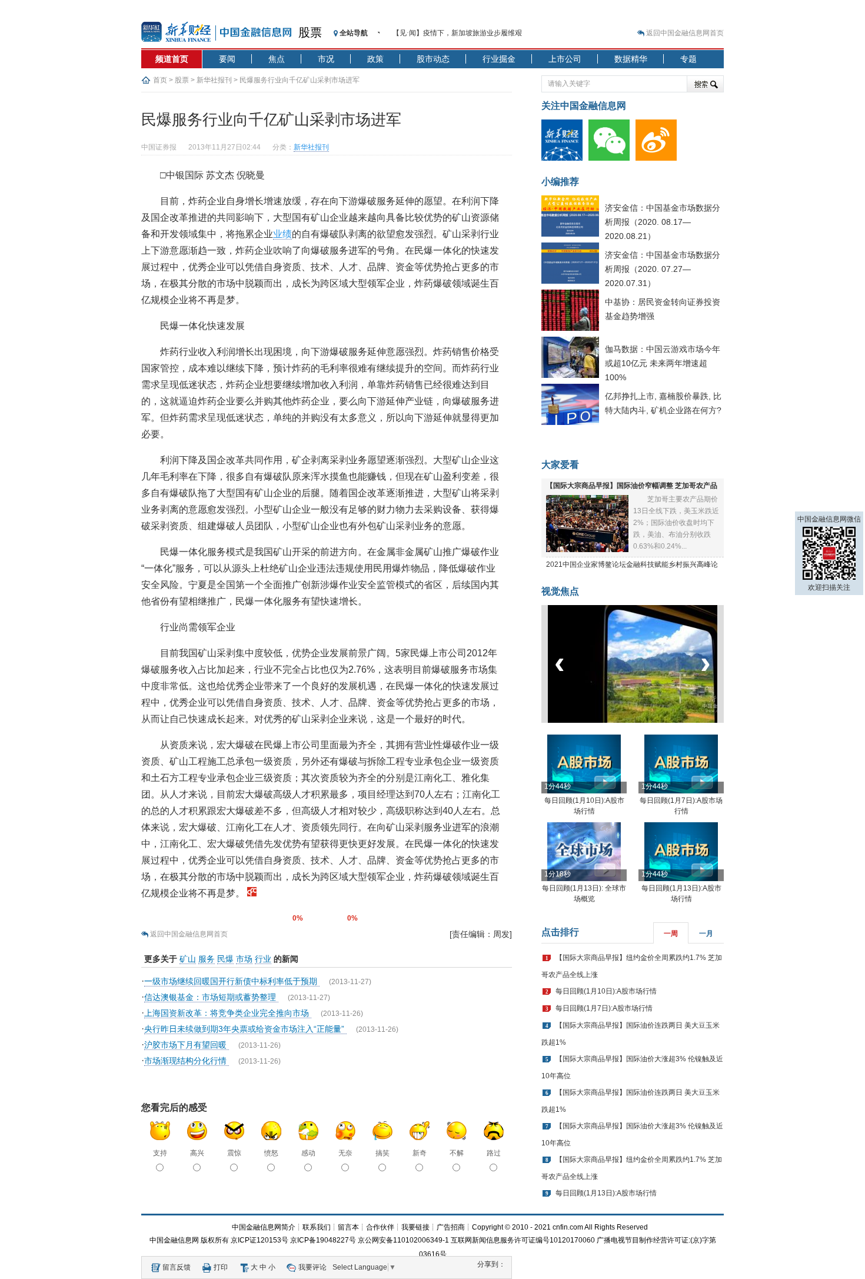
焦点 (276, 59)
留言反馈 (176, 1267)
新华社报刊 (214, 80)
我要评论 (312, 1267)
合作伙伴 (380, 1227)
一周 (671, 933)
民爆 (225, 959)
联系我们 (316, 1227)
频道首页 (171, 59)
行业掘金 (499, 59)
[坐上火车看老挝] (652, 720)
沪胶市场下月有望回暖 (186, 1044)
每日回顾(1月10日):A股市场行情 (606, 991)
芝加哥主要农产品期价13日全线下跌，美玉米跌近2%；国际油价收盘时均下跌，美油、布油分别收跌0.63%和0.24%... (676, 522)
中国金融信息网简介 (263, 1227)
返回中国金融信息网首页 (685, 33)
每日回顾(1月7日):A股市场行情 (604, 1008)
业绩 (282, 234)
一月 (706, 933)
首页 (160, 80)
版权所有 (215, 1240)
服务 (206, 959)
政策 (375, 59)
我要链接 (415, 1227)
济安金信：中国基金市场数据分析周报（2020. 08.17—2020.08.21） (662, 222)
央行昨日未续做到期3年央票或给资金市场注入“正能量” (245, 1029)
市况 (326, 59)
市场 (244, 959)
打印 (221, 1267)
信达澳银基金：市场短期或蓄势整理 (211, 997)
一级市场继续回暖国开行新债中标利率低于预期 (232, 981)
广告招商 (451, 1227)
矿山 (187, 959)
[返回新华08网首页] (252, 893)
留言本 (348, 1227)
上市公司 (564, 59)
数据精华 (630, 59)
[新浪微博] (659, 158)
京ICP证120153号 (259, 1240)
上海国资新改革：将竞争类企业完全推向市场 (227, 1013)
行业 (263, 959)
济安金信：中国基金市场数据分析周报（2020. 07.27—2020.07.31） (662, 269)
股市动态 (433, 59)
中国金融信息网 (174, 1240)
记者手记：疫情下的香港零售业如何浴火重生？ (466, 33)
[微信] (612, 158)
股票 (310, 32)
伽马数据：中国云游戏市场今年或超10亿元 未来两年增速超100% (662, 363)
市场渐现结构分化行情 (186, 1060)
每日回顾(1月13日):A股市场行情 (606, 1193)
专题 (688, 59)
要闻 (227, 59)
